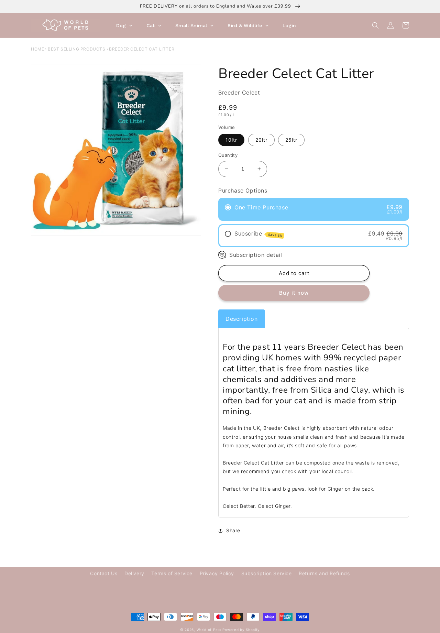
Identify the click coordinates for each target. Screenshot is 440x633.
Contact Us (103, 573)
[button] (375, 25)
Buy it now (294, 293)
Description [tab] (242, 318)
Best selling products (77, 49)
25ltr (291, 140)
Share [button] (233, 530)
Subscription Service (266, 573)
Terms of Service (171, 573)
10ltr (231, 140)
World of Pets (209, 629)
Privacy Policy (217, 573)
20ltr (261, 140)
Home (37, 49)
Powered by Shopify (241, 629)
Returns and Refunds (324, 573)
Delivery (134, 573)
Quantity (228, 155)
